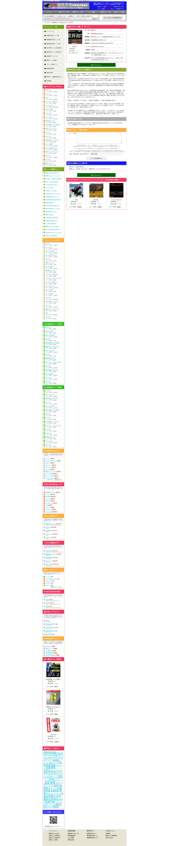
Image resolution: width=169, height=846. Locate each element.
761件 (54, 111)
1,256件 (55, 379)
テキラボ (48, 327)
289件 (54, 280)
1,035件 (55, 352)
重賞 (45, 788)
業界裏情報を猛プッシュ (52, 196)
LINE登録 (58, 765)
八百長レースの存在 (51, 190)
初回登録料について (51, 211)
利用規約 (49, 81)
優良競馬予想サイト (92, 835)
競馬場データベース (52, 56)
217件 (54, 134)
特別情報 (51, 765)
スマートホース (50, 350)
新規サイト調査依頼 (111, 835)
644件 (54, 153)
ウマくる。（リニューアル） (54, 278)
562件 (54, 141)
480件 (54, 283)
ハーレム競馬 (49, 144)
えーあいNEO (49, 266)
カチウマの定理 (50, 251)
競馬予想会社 (51, 798)
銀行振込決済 (60, 754)
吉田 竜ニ (58, 783)
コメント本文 (72, 133)
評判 (51, 779)
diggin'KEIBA (49, 634)
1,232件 (55, 91)
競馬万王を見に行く (96, 65)
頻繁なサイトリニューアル (53, 175)
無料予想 (58, 786)
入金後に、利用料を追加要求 (54, 178)
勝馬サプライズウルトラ (52, 151)
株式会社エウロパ (48, 773)
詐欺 (59, 796)
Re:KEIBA (48, 496)
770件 (54, 165)
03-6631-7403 (46, 755)
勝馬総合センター (50, 120)
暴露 (52, 782)
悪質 (47, 782)
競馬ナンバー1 (50, 163)
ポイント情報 (51, 805)
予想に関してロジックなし (53, 193)
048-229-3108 (59, 802)
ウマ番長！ (49, 650)
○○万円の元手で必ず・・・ (53, 184)
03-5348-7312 (49, 760)
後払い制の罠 (49, 214)
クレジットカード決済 (50, 754)
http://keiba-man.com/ (97, 33)
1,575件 (55, 252)
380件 (54, 329)
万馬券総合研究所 (50, 624)
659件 (54, 130)
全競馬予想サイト (92, 833)
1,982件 (55, 157)
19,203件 (55, 299)
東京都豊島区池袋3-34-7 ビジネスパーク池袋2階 (53, 759)
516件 (54, 161)
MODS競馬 (49, 557)
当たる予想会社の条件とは (53, 229)
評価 (50, 795)
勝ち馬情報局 (49, 652)
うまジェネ (49, 113)
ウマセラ (48, 93)
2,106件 (55, 118)
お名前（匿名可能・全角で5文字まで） (80, 154)
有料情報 (60, 772)
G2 (50, 763)
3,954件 (55, 99)
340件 (54, 138)
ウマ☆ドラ (49, 377)
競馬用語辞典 (50, 68)
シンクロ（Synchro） (52, 282)
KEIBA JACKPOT (50, 631)
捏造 (60, 776)
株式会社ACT (60, 752)
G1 (47, 793)
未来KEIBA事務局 (50, 655)
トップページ (47, 22)
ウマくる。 (49, 465)
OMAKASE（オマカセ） (52, 140)
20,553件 (55, 107)
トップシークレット (116, 199)
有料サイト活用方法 (54, 835)
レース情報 (71, 837)
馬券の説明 (50, 72)
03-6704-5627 (55, 755)
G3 (54, 796)
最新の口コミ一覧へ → (57, 587)
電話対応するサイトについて (54, 232)
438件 (54, 122)
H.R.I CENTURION (51, 627)
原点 (47, 97)
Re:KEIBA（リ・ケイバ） (53, 421)
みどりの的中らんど (51, 148)
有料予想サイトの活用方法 (54, 48)
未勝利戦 (55, 791)
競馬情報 (51, 767)
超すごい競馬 (49, 109)
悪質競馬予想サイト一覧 (53, 39)
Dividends (48, 646)
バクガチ (48, 159)
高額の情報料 (49, 202)
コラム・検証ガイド (52, 64)
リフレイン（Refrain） (52, 101)
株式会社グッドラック (53, 776)
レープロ (48, 297)
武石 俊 (58, 770)
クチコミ (57, 757)
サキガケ (48, 136)
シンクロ (48, 458)
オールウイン (49, 117)
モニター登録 (49, 187)
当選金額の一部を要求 (52, 217)
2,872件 (55, 95)
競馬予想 (50, 802)
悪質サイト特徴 (53, 839)
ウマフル (48, 132)
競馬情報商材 (50, 752)
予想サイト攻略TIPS (51, 235)
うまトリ (48, 90)
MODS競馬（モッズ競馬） (53, 124)
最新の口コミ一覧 (54, 833)
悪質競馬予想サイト (92, 837)
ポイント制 (53, 788)
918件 (54, 103)
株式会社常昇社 (52, 777)
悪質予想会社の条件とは (52, 172)
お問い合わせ (109, 837)
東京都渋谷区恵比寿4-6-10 (55, 793)
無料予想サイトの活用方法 (54, 52)
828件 (119, 207)
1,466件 (55, 149)
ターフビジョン (50, 105)
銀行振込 (45, 805)
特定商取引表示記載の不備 (53, 199)
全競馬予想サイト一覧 (53, 35)
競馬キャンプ (49, 648)
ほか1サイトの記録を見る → (55, 479)
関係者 (55, 807)
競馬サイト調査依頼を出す (54, 76)
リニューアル (59, 768)
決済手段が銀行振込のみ (52, 205)
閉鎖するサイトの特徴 (52, 226)
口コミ (52, 770)
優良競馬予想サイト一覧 (53, 43)
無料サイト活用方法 (54, 837)
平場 (45, 770)
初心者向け (45, 777)
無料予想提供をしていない (53, 208)
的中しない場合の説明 (52, 181)
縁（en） (48, 155)
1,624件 (55, 114)
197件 (54, 423)
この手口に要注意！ (51, 223)
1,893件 (55, 268)
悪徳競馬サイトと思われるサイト (60, 22)
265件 (54, 126)
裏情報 (56, 760)
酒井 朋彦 (51, 786)
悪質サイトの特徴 (51, 60)
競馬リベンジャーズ (51, 128)
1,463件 (55, 145)
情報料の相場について (52, 220)
